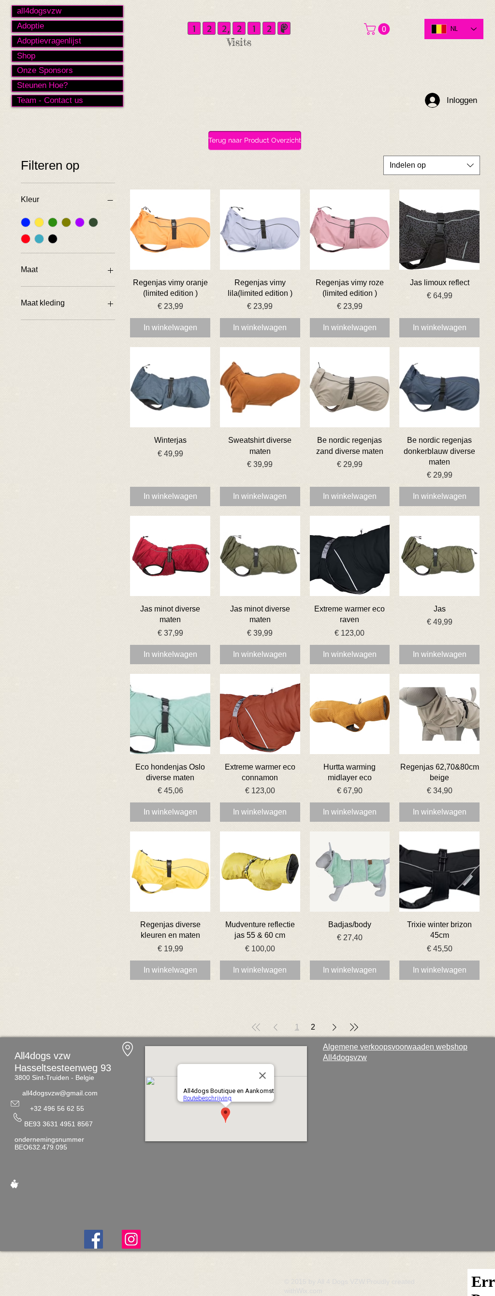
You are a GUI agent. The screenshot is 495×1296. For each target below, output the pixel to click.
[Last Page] (354, 1027)
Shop (26, 55)
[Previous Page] (275, 1027)
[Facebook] (93, 1239)
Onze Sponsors (45, 70)
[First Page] (256, 1027)
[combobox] (431, 165)
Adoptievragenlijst (49, 40)
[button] (378, 29)
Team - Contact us (50, 100)
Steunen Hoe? (42, 85)
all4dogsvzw (39, 10)
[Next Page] (334, 1027)
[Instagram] (131, 1239)
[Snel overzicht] (170, 229)
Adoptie (30, 25)
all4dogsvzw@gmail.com (60, 1093)
